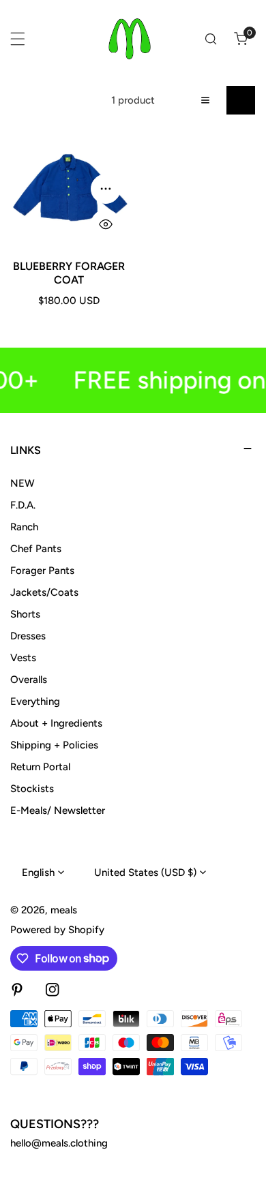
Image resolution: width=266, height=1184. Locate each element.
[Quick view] (106, 224)
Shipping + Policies (54, 745)
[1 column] (205, 100)
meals (63, 910)
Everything (35, 701)
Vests (23, 658)
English (38, 872)
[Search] (211, 39)
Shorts (25, 614)
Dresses (28, 636)
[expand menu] (18, 39)
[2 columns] (241, 100)
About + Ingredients (56, 723)
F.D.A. (22, 505)
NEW (22, 483)
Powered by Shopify (57, 930)
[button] (241, 39)
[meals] (129, 39)
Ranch (24, 527)
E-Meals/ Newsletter (57, 810)
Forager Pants (42, 570)
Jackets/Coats (44, 592)
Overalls (28, 679)
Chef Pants (35, 549)
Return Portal (40, 767)
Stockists (32, 789)
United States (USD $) (145, 872)
